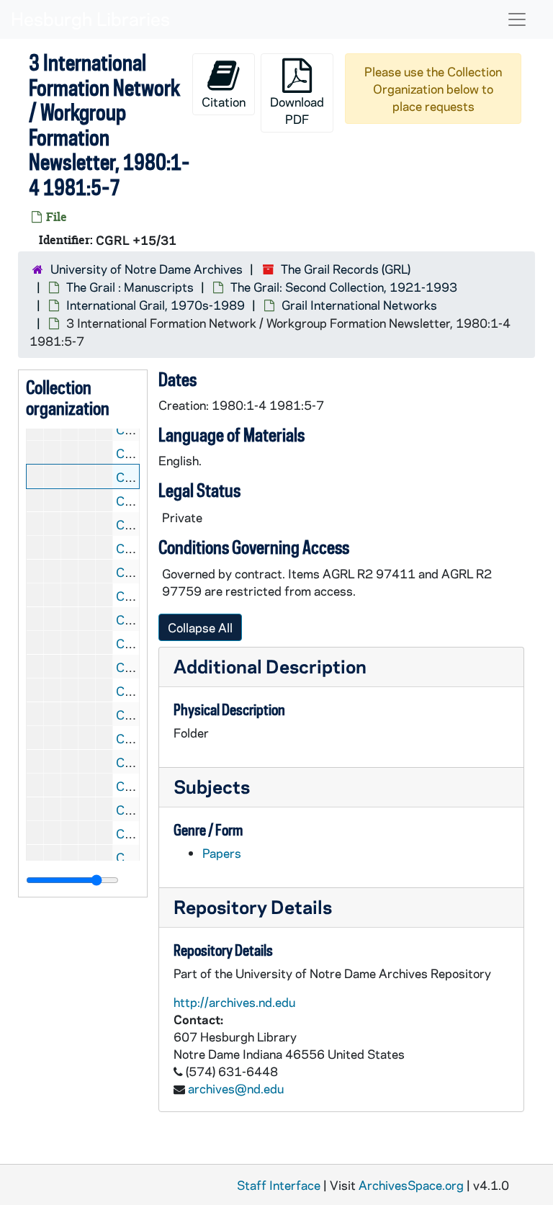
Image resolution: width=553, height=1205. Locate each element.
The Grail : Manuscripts (130, 287)
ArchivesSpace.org (411, 1185)
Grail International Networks (359, 305)
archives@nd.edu (236, 1088)
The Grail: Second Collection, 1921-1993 (343, 287)
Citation (224, 101)
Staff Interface (278, 1185)
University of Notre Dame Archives (146, 269)
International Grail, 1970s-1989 (155, 305)
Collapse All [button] (200, 627)
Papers (221, 853)
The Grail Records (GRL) (345, 269)
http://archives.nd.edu (234, 1002)
